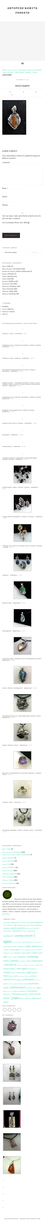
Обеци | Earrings (8, 289)
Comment (6, 162)
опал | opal (26, 972)
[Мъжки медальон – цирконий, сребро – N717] (21, 1142)
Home (4, 70)
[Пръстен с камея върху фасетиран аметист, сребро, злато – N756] (22, 760)
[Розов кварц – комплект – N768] (22, 442)
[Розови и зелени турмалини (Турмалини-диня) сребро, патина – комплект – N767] (22, 453)
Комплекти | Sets (7, 284)
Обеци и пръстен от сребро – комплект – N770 (19, 423)
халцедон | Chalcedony (28, 991)
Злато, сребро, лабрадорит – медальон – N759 (19, 688)
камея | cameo (12, 957)
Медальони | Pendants (35, 70)
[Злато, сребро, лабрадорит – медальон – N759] (22, 675)
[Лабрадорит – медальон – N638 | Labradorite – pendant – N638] (21, 1180)
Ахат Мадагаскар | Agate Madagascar (31, 922)
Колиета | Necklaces (8, 281)
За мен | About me (8, 309)
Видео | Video (6, 266)
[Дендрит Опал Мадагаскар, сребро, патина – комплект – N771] (22, 405)
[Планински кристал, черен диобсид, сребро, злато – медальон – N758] (22, 703)
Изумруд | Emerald (30, 925)
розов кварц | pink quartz (22, 979)
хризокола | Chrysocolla (12, 994)
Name (5, 188)
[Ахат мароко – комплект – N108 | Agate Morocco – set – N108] (21, 1073)
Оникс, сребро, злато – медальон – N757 (17, 745)
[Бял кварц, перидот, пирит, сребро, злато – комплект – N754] (22, 817)
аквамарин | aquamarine (28, 931)
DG (39, 1218)
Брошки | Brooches (8, 274)
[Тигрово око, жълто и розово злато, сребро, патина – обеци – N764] (22, 533)
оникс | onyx (16, 973)
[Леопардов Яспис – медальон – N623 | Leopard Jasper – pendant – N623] (21, 1050)
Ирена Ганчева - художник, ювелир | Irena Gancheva (22, 40)
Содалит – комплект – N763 (12, 575)
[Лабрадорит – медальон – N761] (22, 618)
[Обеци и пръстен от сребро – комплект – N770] (22, 418)
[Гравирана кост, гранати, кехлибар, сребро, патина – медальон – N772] (22, 393)
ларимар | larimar (22, 965)
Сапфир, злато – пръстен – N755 (14, 802)
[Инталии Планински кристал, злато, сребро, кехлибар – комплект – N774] (22, 365)
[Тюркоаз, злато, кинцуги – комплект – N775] (22, 354)
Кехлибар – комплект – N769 (12, 434)
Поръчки (5, 314)
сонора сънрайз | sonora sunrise (18, 984)
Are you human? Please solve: (13, 222)
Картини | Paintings (9, 294)
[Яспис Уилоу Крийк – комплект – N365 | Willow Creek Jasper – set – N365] (21, 1194)
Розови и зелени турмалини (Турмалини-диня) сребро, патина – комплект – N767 (19, 458)
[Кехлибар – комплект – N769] (22, 430)
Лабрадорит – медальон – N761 (13, 631)
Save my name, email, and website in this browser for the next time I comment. (21, 217)
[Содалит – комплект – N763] (22, 562)
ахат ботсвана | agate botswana (22, 942)
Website (5, 205)
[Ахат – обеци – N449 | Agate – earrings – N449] (21, 1096)
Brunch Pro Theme (27, 1218)
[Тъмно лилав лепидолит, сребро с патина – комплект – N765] (22, 504)
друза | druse (31, 953)
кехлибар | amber (24, 961)
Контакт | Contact (8, 311)
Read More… (6, 914)
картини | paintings (28, 956)
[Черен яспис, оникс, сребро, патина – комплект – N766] (22, 474)
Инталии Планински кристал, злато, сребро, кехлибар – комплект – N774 (19, 370)
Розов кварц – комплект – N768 (13, 446)
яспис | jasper (11, 998)
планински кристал (24, 976)
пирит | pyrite (13, 976)
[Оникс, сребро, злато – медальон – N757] (22, 732)
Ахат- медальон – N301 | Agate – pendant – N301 (19, 72)
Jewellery (5, 306)
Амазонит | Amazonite (10, 922)
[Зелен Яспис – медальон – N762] (22, 590)
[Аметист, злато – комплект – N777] (22, 329)
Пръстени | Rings (8, 291)
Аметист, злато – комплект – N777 (14, 333)
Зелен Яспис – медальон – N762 (14, 603)
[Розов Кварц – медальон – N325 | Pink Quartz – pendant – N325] (21, 1027)
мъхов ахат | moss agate (15, 968)
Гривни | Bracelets (8, 276)
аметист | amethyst (14, 935)
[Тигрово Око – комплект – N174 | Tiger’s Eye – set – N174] (21, 1207)
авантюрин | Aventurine (12, 931)
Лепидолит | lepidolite (32, 928)
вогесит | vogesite (25, 950)
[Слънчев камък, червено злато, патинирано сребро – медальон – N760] (22, 646)
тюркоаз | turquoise (12, 991)
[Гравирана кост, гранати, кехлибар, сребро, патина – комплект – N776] (22, 340)
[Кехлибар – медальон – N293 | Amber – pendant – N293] (21, 1165)
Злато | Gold (6, 279)
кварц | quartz (10, 960)
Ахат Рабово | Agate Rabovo (13, 925)
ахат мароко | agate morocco (25, 946)
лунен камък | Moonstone (35, 965)
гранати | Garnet (36, 950)
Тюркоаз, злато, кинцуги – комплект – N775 (18, 358)
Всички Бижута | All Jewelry (17, 70)
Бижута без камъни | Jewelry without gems (16, 271)
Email (5, 196)
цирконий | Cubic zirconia (30, 994)
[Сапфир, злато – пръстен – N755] (22, 789)
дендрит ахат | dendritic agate (14, 953)
